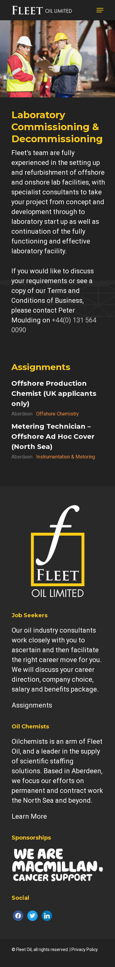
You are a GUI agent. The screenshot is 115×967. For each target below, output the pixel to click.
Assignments (40, 367)
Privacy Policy (84, 949)
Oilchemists (30, 741)
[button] (100, 10)
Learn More (29, 816)
